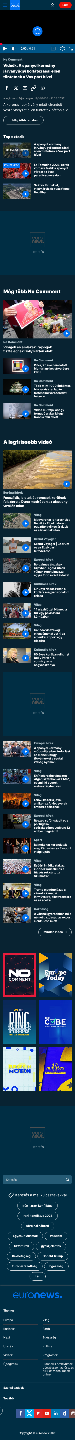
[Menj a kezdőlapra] (15, 5)
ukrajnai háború (37, 1226)
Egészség (56, 1266)
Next (6, 1337)
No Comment (12, 341)
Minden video (53, 932)
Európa (8, 1320)
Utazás (8, 1346)
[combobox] (37, 1179)
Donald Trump (53, 1256)
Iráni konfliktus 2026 (37, 1216)
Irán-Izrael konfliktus (37, 1205)
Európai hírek (13, 492)
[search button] (67, 1179)
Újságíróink (10, 1364)
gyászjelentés (51, 1246)
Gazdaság (41, 908)
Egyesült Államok (25, 1236)
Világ (37, 514)
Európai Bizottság (24, 1266)
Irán (37, 1276)
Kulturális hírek (45, 583)
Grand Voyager (45, 538)
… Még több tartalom (23, 120)
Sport (38, 839)
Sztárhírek (21, 1246)
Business (9, 1328)
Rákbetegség (21, 1256)
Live (65, 5)
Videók (8, 1355)
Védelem (56, 1236)
